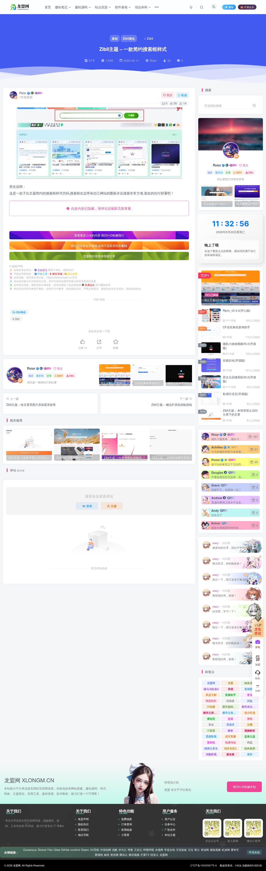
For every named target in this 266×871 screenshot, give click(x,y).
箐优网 (114, 855)
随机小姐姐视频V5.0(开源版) (239, 346)
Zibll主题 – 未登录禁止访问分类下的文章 (240, 412)
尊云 (197, 850)
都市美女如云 (250, 707)
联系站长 (90, 285)
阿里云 (154, 855)
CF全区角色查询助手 (236, 327)
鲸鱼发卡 (249, 683)
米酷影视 (211, 754)
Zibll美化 (21, 312)
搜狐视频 (215, 850)
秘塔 (106, 855)
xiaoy (215, 543)
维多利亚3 (230, 748)
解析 (230, 730)
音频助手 (230, 695)
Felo (50, 850)
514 (41, 375)
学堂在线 (169, 850)
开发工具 (42, 273)
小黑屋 (125, 835)
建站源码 (81, 7)
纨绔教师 (249, 748)
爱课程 (99, 855)
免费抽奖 (126, 819)
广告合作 (170, 830)
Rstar (22, 93)
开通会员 (249, 7)
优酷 (114, 850)
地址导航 (83, 835)
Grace (215, 485)
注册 (114, 506)
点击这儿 (42, 270)
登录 (89, 506)
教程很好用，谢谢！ (224, 595)
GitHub (65, 850)
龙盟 (230, 683)
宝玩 (190, 850)
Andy (215, 510)
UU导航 (94, 850)
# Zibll (16, 319)
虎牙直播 (230, 736)
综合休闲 (141, 7)
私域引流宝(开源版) (235, 394)
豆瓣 (249, 724)
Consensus (30, 850)
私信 (184, 95)
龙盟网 (211, 683)
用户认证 (170, 819)
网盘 (249, 742)
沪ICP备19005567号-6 (203, 865)
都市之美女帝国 (231, 713)
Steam (85, 850)
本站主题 (170, 835)
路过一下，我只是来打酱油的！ (231, 579)
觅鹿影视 (211, 736)
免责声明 (83, 819)
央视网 (159, 850)
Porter (215, 460)
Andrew (216, 498)
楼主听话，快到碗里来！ (227, 563)
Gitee (57, 850)
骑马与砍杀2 (211, 689)
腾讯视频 (134, 855)
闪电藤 (211, 707)
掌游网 (205, 850)
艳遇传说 (230, 742)
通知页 (211, 719)
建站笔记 (61, 7)
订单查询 (126, 824)
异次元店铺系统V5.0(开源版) (239, 379)
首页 (48, 7)
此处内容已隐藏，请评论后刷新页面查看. (100, 208)
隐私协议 (83, 824)
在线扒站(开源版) (234, 360)
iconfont (75, 850)
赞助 (249, 719)
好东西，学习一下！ (224, 611)
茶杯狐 (211, 742)
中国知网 (105, 850)
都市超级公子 (230, 707)
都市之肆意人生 (211, 713)
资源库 (230, 724)
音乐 (249, 695)
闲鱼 (249, 701)
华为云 (122, 850)
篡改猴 (230, 754)
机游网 (226, 850)
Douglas (217, 472)
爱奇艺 (235, 850)
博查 (130, 850)
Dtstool (42, 850)
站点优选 (101, 7)
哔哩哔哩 (148, 850)
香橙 (230, 689)
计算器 (211, 730)
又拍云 (138, 850)
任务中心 (170, 824)
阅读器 (230, 701)
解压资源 (57, 273)
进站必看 (72, 273)
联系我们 (83, 830)
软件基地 (121, 7)
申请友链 (254, 852)
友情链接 (126, 830)
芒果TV (144, 855)
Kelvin (215, 523)
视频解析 (249, 730)
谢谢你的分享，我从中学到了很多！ (234, 548)
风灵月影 (211, 695)
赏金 (211, 724)
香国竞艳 (249, 689)
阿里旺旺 (211, 701)
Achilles (217, 447)
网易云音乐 (211, 748)
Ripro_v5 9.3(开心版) (236, 310)
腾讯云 (123, 855)
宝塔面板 (181, 850)
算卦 (249, 754)
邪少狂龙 (249, 713)
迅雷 (230, 719)
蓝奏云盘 (249, 736)
